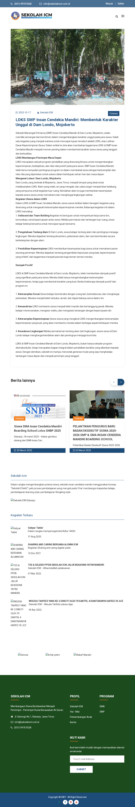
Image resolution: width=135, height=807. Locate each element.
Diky (63, 797)
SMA (102, 706)
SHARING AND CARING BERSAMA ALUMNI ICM (53, 544)
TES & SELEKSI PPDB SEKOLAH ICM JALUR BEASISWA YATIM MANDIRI (66, 564)
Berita (73, 722)
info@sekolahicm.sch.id (56, 4)
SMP (102, 711)
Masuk (109, 3)
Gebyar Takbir (35, 527)
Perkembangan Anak (81, 717)
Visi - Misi (75, 711)
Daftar (121, 3)
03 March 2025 (83, 450)
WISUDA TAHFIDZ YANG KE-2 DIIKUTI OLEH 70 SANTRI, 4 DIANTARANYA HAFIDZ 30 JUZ (76, 601)
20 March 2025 (24, 450)
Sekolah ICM (76, 706)
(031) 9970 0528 (22, 4)
